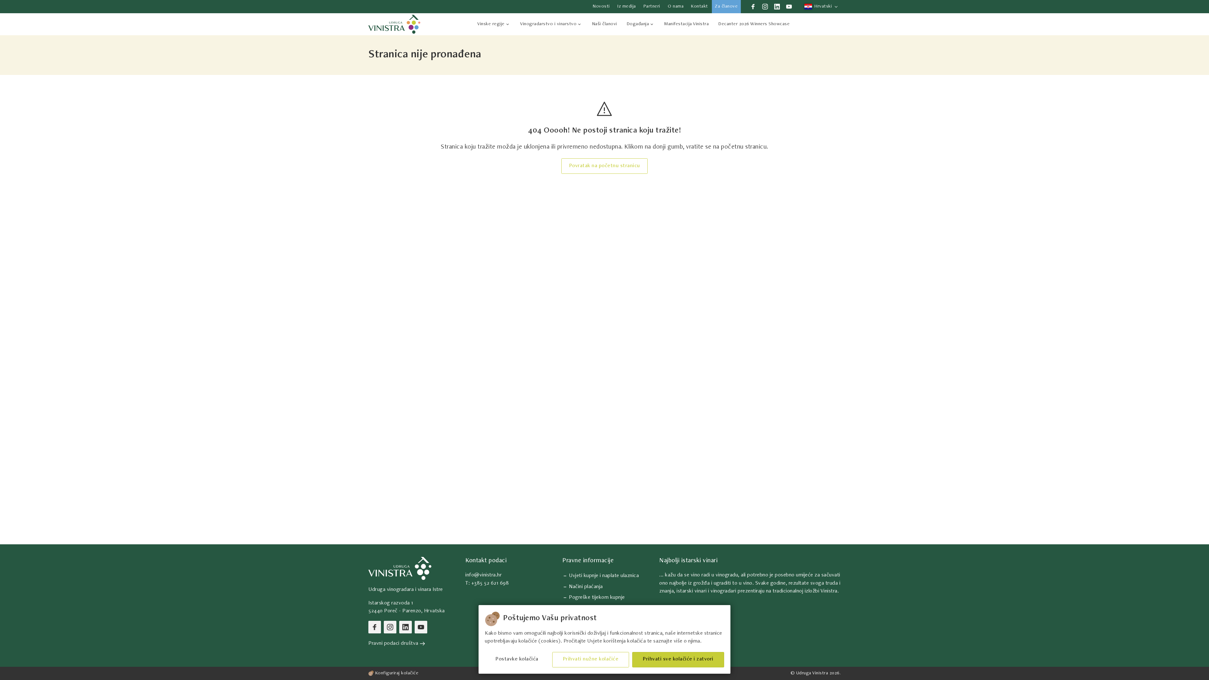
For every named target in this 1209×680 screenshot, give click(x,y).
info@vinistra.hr (483, 575)
